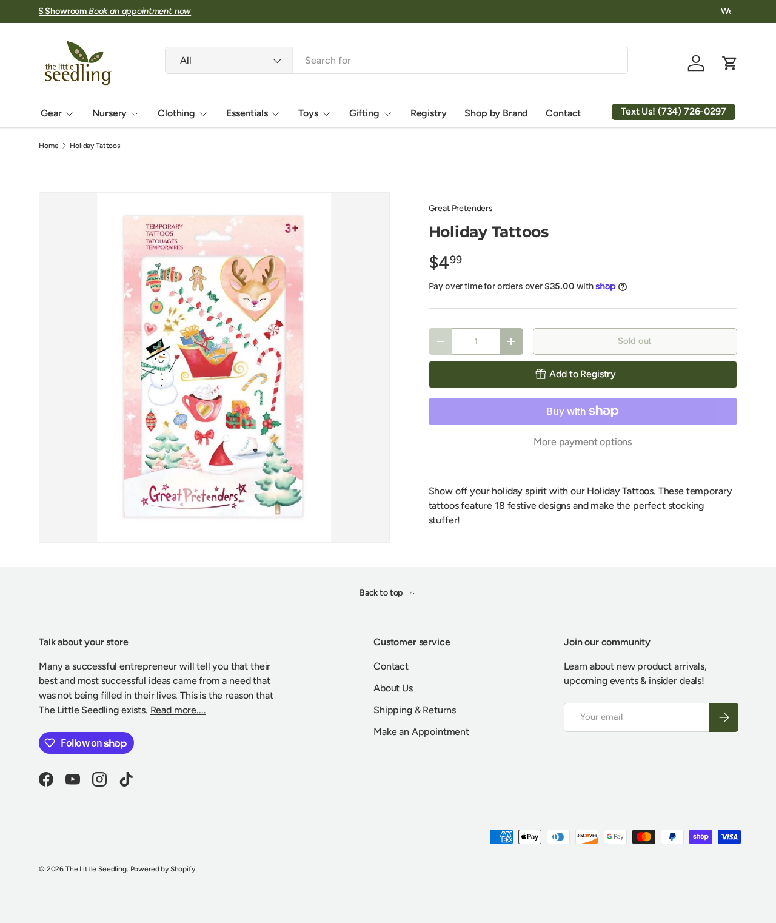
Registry (428, 113)
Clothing (176, 113)
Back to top (382, 593)
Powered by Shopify (162, 869)
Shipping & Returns (414, 710)
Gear (51, 113)
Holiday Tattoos (95, 145)
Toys (308, 113)
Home (48, 145)
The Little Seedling (96, 869)
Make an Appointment (421, 731)
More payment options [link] (583, 442)
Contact (563, 113)
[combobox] (396, 60)
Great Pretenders (461, 208)
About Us (393, 688)
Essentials (246, 113)
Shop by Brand (495, 113)
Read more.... (178, 710)
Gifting (364, 113)
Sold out (635, 340)
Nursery (109, 113)
